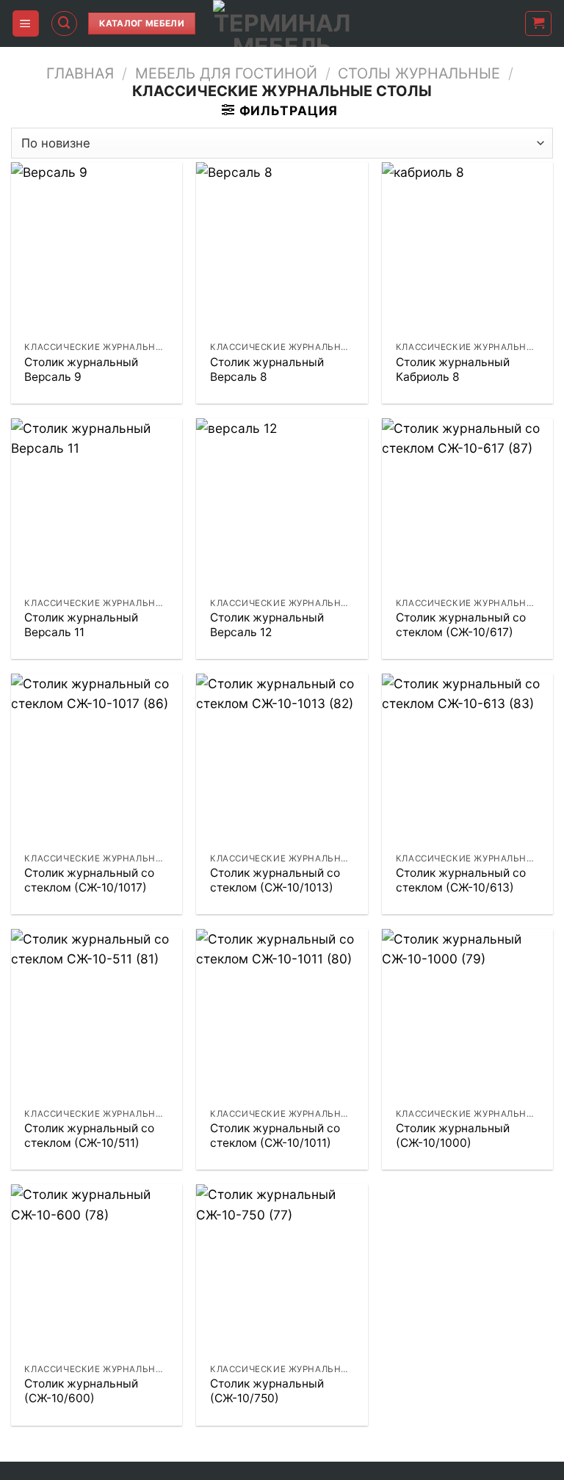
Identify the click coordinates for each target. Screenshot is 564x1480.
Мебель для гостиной (226, 73)
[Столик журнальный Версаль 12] (281, 503)
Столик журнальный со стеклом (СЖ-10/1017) (89, 880)
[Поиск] (64, 24)
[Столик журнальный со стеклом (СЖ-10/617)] (467, 503)
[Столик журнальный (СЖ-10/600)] (96, 1269)
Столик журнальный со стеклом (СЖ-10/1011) (275, 1135)
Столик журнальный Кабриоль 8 (453, 369)
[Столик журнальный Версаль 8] (281, 247)
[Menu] (25, 23)
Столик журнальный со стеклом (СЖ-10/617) (461, 624)
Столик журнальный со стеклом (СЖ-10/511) (89, 1135)
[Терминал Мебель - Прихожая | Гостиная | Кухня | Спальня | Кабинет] (282, 23)
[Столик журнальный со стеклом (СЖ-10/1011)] (281, 1014)
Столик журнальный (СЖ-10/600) (81, 1391)
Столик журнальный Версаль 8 (267, 369)
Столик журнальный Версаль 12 (267, 624)
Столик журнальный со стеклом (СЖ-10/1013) (275, 880)
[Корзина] (538, 24)
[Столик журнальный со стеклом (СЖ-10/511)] (96, 1014)
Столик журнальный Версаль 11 (81, 624)
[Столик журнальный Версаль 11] (96, 503)
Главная (80, 73)
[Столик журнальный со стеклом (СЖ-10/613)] (467, 759)
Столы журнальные (419, 73)
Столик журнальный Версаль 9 (81, 369)
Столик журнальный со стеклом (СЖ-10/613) (461, 880)
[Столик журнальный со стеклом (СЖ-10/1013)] (281, 759)
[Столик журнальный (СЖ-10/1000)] (467, 1014)
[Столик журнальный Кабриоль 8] (467, 247)
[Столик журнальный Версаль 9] (96, 247)
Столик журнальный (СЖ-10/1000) (453, 1135)
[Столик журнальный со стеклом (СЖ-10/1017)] (96, 759)
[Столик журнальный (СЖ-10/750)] (281, 1269)
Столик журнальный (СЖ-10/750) (267, 1391)
